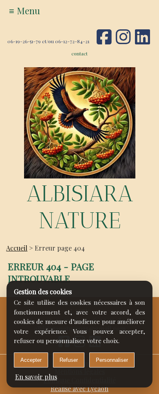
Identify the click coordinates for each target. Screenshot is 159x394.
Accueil (16, 248)
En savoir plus (36, 376)
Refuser (69, 360)
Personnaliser (112, 360)
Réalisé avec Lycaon (79, 388)
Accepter (31, 360)
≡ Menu (24, 10)
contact (79, 53)
